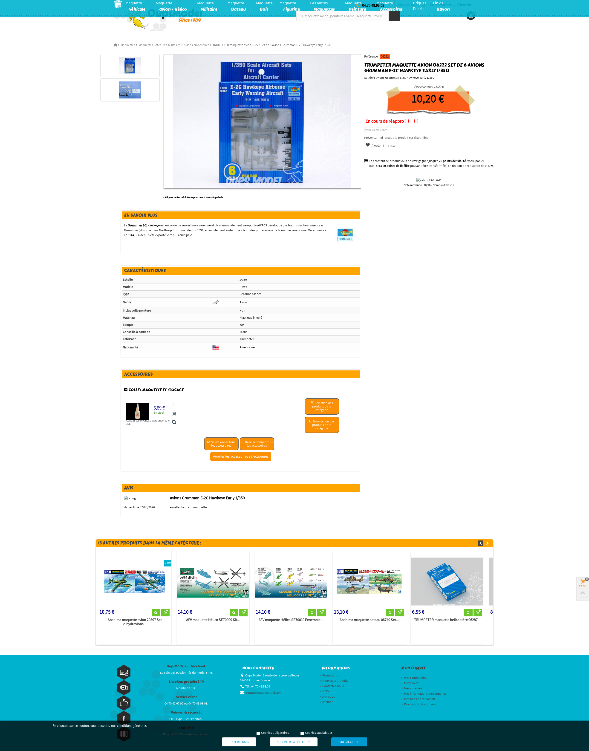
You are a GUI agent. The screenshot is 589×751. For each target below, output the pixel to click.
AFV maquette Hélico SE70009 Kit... (213, 620)
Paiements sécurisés (186, 712)
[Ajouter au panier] (174, 413)
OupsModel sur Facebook (186, 666)
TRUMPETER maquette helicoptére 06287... (447, 620)
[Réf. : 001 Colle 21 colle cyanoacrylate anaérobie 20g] (174, 422)
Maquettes (128, 45)
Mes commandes (414, 678)
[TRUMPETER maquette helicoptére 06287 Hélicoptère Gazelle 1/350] (447, 581)
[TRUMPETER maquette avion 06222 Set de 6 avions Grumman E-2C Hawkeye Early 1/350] (129, 65)
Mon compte (413, 668)
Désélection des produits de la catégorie (323, 424)
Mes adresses (411, 688)
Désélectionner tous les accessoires (258, 444)
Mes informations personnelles (423, 693)
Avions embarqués (196, 45)
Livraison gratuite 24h (186, 681)
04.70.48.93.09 (373, 5)
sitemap (326, 702)
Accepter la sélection (294, 742)
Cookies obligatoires (275, 733)
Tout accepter (349, 742)
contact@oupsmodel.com (264, 692)
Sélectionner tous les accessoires (223, 444)
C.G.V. (324, 691)
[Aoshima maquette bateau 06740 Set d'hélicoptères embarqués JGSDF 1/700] (369, 581)
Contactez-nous (332, 686)
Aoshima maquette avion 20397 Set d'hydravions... (135, 622)
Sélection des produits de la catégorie (322, 406)
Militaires (174, 45)
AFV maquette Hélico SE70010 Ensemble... (291, 620)
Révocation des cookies (418, 704)
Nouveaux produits (334, 681)
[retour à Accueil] (115, 45)
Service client (186, 697)
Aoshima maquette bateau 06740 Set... (369, 620)
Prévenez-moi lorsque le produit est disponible (396, 138)
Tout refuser (239, 742)
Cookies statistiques (318, 733)
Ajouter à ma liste (383, 145)
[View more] (156, 613)
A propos (327, 696)
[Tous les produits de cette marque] (345, 235)
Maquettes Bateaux (152, 45)
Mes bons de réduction (418, 699)
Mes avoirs (409, 683)
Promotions (329, 675)
